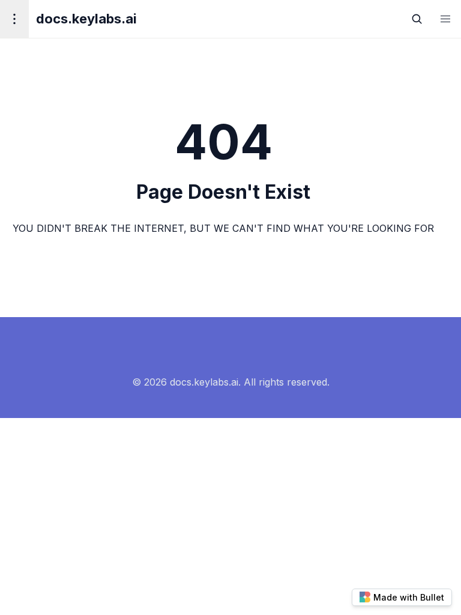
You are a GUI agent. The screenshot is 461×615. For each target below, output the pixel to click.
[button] (445, 19)
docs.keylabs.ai (86, 18)
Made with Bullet (408, 597)
